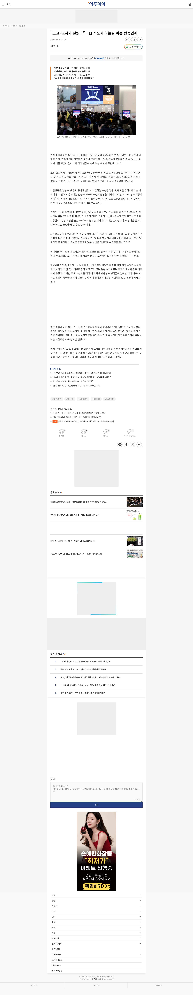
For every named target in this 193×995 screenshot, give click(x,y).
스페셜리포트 (57, 959)
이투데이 (6, 26)
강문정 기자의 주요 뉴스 (61, 408)
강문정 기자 (54, 46)
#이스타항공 (109, 399)
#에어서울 (96, 399)
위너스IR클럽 (57, 970)
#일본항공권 (56, 399)
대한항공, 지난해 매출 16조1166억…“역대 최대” (73, 381)
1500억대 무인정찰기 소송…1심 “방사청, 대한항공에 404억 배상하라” (82, 377)
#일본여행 (70, 399)
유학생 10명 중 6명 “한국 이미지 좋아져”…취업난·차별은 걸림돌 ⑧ (84, 421)
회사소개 (34, 985)
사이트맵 (159, 985)
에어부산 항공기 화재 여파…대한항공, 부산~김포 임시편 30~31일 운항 (82, 372)
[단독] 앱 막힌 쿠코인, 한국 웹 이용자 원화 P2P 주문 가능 (76, 385)
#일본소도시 (83, 399)
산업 (13, 26)
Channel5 (99, 58)
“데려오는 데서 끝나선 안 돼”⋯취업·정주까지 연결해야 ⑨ (77, 417)
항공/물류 (22, 26)
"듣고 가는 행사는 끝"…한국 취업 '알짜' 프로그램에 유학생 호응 (79, 413)
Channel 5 (56, 965)
